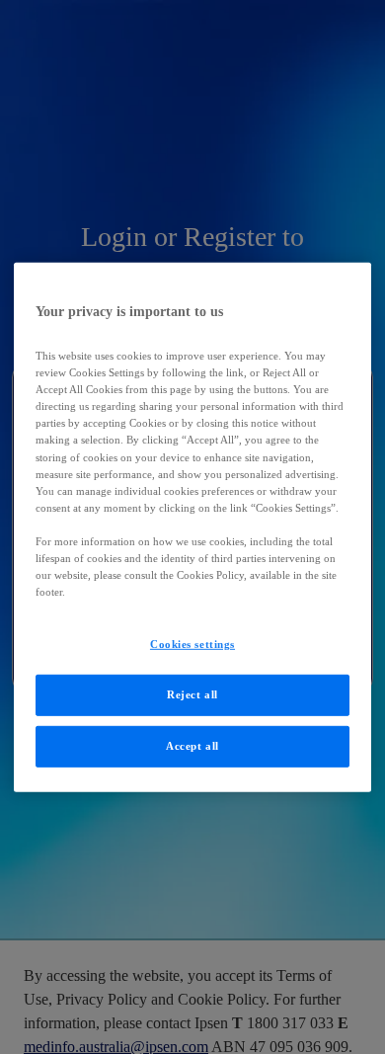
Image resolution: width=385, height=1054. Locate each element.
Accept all (192, 746)
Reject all (192, 694)
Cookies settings (192, 644)
